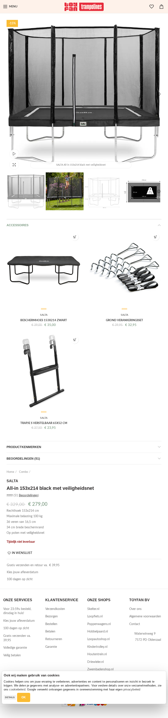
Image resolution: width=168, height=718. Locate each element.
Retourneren (53, 639)
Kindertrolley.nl (97, 646)
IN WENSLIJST (22, 553)
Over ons (135, 609)
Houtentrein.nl (97, 654)
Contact (134, 624)
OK (23, 697)
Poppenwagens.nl (99, 624)
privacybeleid (131, 689)
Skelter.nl (93, 609)
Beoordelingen (28, 495)
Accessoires (17, 225)
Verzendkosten (55, 609)
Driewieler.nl (95, 662)
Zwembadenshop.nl (100, 669)
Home (10, 472)
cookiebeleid (17, 689)
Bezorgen (51, 616)
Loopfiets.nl (95, 616)
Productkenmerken (24, 447)
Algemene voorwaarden (145, 616)
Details (10, 697)
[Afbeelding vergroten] (14, 164)
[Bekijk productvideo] (14, 153)
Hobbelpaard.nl (97, 631)
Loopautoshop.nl (98, 639)
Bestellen (51, 624)
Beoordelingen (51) (23, 458)
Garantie (51, 646)
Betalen (50, 631)
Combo (23, 472)
